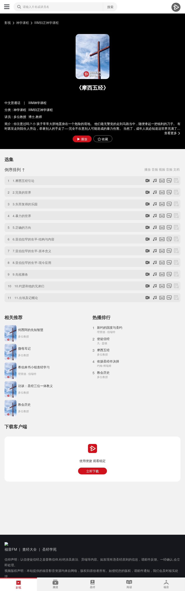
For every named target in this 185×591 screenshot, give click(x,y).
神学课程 (22, 22)
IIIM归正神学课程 (46, 22)
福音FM (11, 549)
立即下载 (92, 471)
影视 (8, 22)
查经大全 (29, 549)
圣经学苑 (49, 549)
